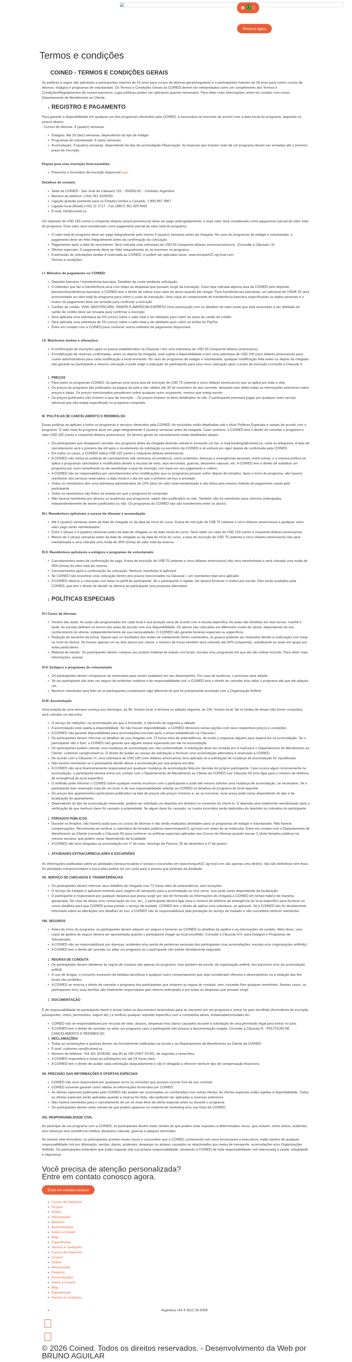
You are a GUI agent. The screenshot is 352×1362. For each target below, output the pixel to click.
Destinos (58, 1222)
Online (56, 1212)
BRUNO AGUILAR (73, 1355)
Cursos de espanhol (66, 1202)
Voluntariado (60, 1217)
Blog (54, 1237)
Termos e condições (66, 1247)
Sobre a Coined (63, 1232)
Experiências (61, 1242)
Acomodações (62, 1227)
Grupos (57, 1207)
